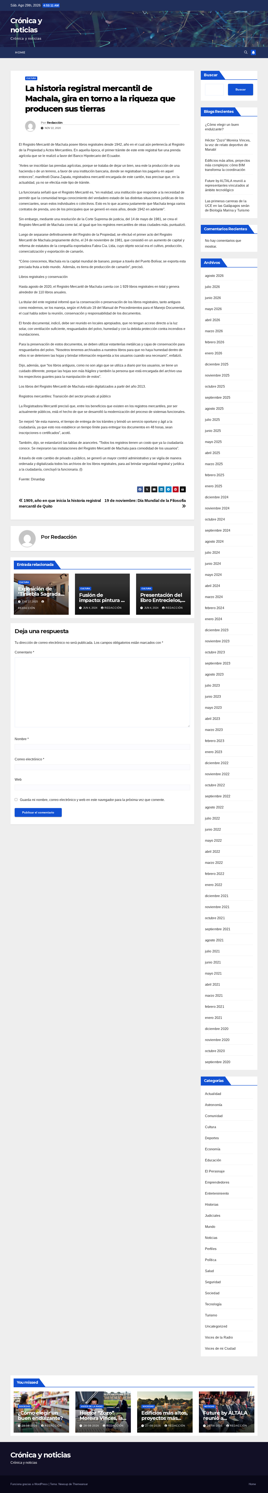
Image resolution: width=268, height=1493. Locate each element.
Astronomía (213, 1105)
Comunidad (214, 1116)
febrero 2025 (214, 475)
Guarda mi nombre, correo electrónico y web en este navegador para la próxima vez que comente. (92, 800)
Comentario (24, 652)
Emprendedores (217, 1182)
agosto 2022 (214, 807)
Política (210, 1260)
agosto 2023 (214, 674)
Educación (213, 1160)
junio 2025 (213, 431)
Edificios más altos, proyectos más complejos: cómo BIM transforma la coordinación (227, 165)
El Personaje (215, 1171)
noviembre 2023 (217, 641)
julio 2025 (212, 419)
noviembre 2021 (217, 907)
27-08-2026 (153, 1425)
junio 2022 (213, 829)
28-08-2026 (30, 1425)
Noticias (211, 1238)
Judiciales (212, 1215)
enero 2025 (213, 486)
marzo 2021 (214, 995)
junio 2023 (213, 696)
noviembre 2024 (217, 508)
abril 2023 (212, 718)
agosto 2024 (214, 541)
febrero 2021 (214, 1006)
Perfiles (211, 1249)
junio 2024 (213, 563)
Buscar (211, 75)
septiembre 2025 (218, 397)
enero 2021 (213, 1018)
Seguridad (213, 1282)
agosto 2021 (214, 940)
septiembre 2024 (218, 530)
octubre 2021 (215, 918)
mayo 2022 (213, 840)
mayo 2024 (213, 575)
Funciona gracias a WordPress (29, 1484)
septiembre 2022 (218, 796)
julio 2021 (212, 951)
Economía (212, 1149)
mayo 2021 (213, 973)
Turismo (211, 1315)
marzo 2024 (214, 597)
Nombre (22, 739)
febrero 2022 (214, 874)
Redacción (55, 123)
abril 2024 (212, 586)
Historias (212, 1204)
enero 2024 (213, 619)
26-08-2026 (215, 1425)
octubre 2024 (215, 519)
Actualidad (213, 1094)
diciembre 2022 (217, 763)
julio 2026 (212, 287)
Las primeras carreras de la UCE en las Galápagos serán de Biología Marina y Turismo (227, 205)
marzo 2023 (214, 730)
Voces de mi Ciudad (220, 1348)
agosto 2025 (214, 408)
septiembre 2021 (218, 929)
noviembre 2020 (217, 1040)
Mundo (210, 1226)
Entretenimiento (217, 1193)
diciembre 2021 (217, 896)
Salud (209, 1271)
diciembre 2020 (217, 1029)
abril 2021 (212, 984)
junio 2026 (213, 298)
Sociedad (212, 1293)
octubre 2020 (215, 1051)
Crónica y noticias (40, 1455)
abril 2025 (212, 453)
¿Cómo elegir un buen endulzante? (40, 1415)
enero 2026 (213, 353)
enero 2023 (213, 752)
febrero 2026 (214, 342)
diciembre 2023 (217, 630)
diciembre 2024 (217, 497)
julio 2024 (212, 552)
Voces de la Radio (219, 1337)
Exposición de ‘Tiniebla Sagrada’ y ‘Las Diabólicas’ (40, 594)
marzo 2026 (214, 331)
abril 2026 (212, 320)
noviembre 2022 (217, 774)
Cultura (31, 78)
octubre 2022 (215, 785)
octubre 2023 (215, 652)
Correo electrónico (29, 759)
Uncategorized (216, 1326)
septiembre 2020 (218, 1062)
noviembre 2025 (217, 375)
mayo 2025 (213, 442)
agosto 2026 (214, 275)
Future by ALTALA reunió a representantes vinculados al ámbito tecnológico (227, 185)
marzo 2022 (214, 862)
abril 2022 (212, 851)
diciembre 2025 (217, 364)
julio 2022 (212, 818)
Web (18, 779)
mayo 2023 (213, 707)
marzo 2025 (214, 464)
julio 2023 (212, 685)
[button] (245, 52)
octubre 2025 (215, 386)
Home (20, 52)
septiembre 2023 (218, 663)
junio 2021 (213, 962)
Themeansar (80, 1484)
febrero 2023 (214, 741)
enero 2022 (213, 885)
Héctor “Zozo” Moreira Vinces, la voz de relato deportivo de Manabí (228, 145)
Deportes (212, 1138)
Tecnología (213, 1304)
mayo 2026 (213, 309)
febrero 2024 (214, 608)
